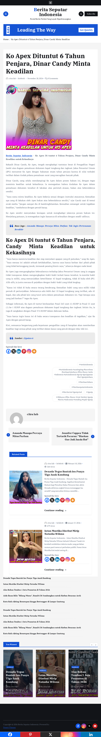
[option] (18, 673)
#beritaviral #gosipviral (72, 392)
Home (6, 39)
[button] (92, 645)
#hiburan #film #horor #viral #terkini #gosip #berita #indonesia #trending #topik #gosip (75, 398)
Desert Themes (9, 727)
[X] (13, 351)
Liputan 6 (28, 338)
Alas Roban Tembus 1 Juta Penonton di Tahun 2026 (26, 590)
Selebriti (21, 78)
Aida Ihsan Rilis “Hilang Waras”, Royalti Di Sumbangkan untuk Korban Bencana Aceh (42, 595)
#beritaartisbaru (86, 382)
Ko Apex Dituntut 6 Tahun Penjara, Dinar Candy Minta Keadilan (40, 39)
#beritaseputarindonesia (83, 387)
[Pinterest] (24, 351)
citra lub (12, 78)
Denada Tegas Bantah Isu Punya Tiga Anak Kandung (27, 578)
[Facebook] (8, 351)
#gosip (90, 392)
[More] (34, 351)
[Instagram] (29, 351)
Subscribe (91, 14)
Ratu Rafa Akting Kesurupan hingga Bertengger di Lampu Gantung (33, 601)
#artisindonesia (86, 364)
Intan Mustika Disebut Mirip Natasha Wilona (23, 584)
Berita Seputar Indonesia (19, 155)
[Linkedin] (18, 351)
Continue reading (54, 510)
